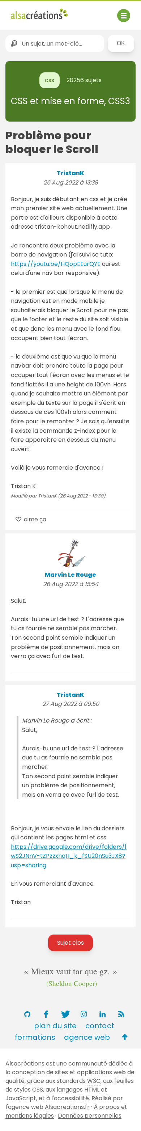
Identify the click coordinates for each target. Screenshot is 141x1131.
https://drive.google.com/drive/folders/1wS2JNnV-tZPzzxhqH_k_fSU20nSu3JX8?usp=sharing (69, 856)
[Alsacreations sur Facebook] (46, 1014)
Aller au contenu (82, 12)
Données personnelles (89, 1115)
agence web (87, 1037)
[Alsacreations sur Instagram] (83, 1014)
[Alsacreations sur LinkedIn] (102, 1014)
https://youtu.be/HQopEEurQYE (56, 264)
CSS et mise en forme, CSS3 (70, 101)
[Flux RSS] (121, 1014)
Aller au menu (30, 12)
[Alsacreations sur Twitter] (65, 1014)
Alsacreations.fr (67, 1107)
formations (35, 1037)
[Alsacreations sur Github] (27, 1014)
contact (99, 1026)
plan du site (55, 1026)
